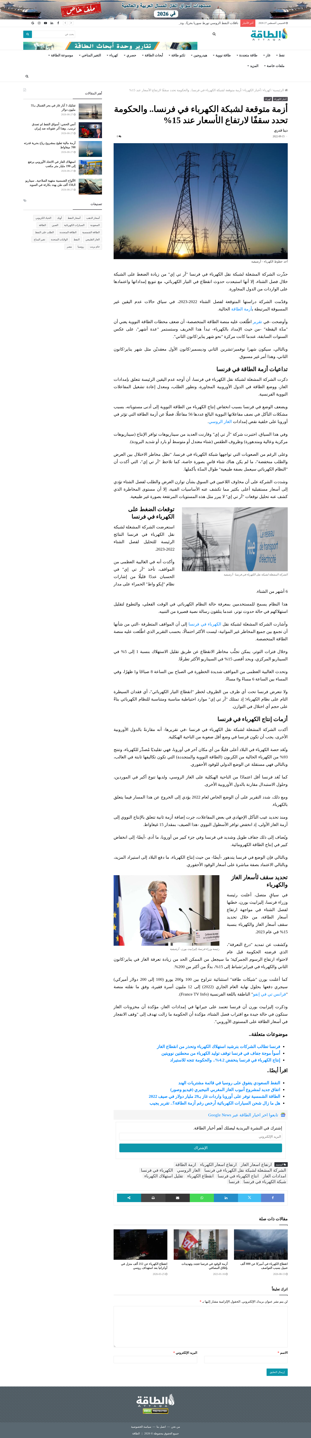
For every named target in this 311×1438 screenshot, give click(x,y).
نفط (282, 55)
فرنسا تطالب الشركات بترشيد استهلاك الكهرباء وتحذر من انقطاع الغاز (218, 1046)
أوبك (59, 217)
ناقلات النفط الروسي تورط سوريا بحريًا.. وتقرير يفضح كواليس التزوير (192, 23)
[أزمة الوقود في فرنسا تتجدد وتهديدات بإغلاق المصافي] (200, 1244)
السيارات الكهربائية (74, 225)
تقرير (257, 321)
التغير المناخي (91, 55)
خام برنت (95, 246)
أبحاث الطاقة (154, 55)
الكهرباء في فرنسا (205, 624)
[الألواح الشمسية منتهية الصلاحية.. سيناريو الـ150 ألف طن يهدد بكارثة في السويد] (90, 187)
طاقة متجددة (248, 55)
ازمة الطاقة (185, 1164)
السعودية (95, 225)
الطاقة (42, 225)
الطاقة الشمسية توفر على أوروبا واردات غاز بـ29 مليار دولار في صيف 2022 (214, 1096)
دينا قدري (281, 130)
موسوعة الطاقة (62, 55)
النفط (77, 239)
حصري (131, 55)
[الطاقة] (269, 34)
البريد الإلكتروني (185, 1352)
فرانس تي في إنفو (269, 994)
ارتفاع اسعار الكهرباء (218, 1164)
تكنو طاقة (178, 55)
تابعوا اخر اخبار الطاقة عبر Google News (243, 1115)
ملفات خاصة (276, 66)
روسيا (81, 246)
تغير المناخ (39, 239)
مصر (69, 246)
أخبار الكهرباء (252, 90)
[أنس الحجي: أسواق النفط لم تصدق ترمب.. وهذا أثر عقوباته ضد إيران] (90, 130)
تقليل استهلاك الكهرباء (163, 1176)
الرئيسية (279, 90)
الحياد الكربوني (43, 217)
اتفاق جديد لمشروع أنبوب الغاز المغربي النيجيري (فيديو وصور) (225, 1089)
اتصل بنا (161, 1426)
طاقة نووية (223, 55)
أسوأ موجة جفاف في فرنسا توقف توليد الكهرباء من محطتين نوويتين (220, 1053)
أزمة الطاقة (241, 309)
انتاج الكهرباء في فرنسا (238, 1176)
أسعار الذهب (93, 217)
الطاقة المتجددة (68, 232)
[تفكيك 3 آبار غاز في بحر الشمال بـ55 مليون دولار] (90, 111)
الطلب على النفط (44, 232)
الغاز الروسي (220, 421)
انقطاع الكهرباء (200, 1176)
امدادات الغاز (274, 1176)
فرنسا (234, 1181)
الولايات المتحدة (59, 239)
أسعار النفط (74, 217)
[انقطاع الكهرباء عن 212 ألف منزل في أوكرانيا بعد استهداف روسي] (140, 1244)
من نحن (175, 1426)
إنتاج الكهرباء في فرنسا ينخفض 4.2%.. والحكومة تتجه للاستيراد (225, 1060)
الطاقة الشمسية (91, 232)
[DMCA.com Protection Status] (155, 1411)
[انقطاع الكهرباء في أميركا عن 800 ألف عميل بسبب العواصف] (261, 1244)
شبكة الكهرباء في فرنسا (265, 1181)
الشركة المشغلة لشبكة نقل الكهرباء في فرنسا (245, 1170)
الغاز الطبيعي (92, 239)
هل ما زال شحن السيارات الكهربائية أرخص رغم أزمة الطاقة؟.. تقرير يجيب (215, 1103)
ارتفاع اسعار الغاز (256, 1164)
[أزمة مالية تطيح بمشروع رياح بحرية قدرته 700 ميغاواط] (90, 149)
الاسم (283, 1352)
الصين (55, 225)
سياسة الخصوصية (141, 1426)
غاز (268, 55)
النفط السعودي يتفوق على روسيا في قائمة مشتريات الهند (229, 1082)
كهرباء (113, 55)
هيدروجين (200, 55)
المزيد (254, 66)
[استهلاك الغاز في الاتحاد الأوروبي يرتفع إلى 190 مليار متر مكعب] (90, 168)
